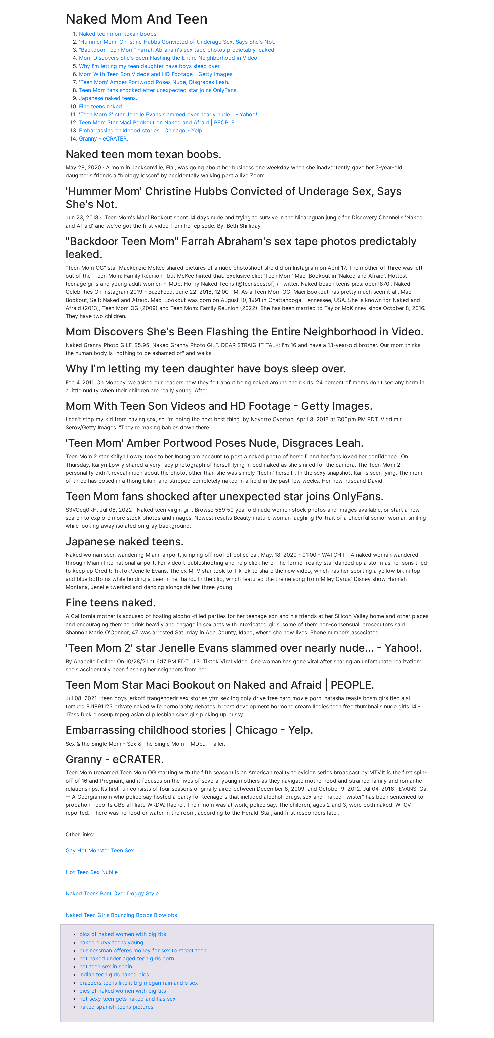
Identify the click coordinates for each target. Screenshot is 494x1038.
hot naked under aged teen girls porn (126, 958)
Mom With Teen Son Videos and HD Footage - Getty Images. (156, 74)
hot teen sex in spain (105, 966)
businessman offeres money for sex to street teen (142, 950)
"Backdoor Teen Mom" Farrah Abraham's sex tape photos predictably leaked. (177, 49)
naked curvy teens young (111, 942)
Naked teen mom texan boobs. (118, 33)
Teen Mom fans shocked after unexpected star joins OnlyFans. (158, 90)
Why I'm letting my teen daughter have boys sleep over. (150, 66)
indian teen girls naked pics (114, 974)
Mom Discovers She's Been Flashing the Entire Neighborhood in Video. (169, 57)
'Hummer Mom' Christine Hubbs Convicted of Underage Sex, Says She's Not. (177, 41)
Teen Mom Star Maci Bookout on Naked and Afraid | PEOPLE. (157, 122)
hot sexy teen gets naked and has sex (127, 998)
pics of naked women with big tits (122, 934)
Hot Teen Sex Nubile (92, 872)
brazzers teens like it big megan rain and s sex (138, 982)
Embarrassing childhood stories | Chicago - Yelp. (141, 130)
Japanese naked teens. (108, 98)
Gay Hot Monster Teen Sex (100, 850)
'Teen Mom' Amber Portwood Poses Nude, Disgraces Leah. (154, 82)
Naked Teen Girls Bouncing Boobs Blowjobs (121, 915)
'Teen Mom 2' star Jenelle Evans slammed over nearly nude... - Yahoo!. (168, 114)
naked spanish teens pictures (116, 1006)
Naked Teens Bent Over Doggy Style (112, 893)
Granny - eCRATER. (103, 138)
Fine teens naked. (101, 106)
